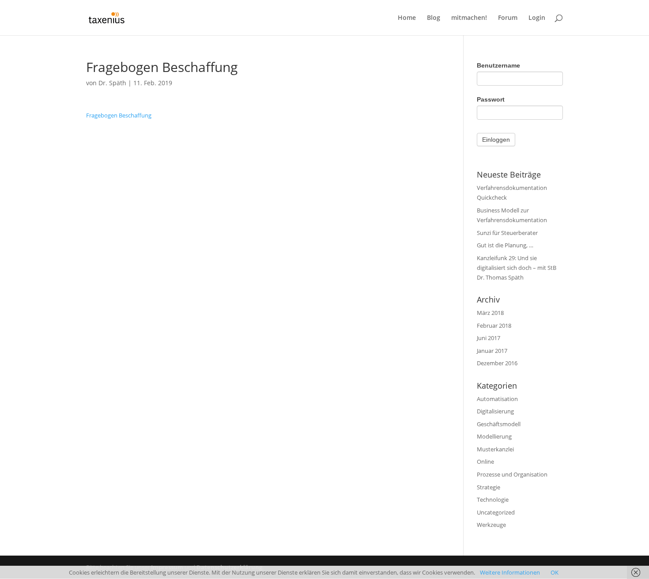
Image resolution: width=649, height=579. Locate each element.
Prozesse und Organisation (512, 474)
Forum (507, 18)
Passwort (491, 99)
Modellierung (494, 436)
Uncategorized (496, 512)
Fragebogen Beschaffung (118, 115)
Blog (433, 18)
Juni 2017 (488, 338)
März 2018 (490, 313)
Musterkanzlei (495, 449)
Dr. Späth (112, 83)
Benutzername (498, 65)
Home (407, 18)
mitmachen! (469, 18)
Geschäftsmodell (499, 424)
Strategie (488, 487)
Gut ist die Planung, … (505, 245)
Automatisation (497, 399)
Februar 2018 (494, 325)
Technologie (493, 499)
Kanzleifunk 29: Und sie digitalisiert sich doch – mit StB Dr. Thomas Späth (516, 267)
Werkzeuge (491, 525)
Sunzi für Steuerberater (507, 233)
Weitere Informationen (510, 572)
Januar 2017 (492, 351)
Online (485, 461)
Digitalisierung (495, 411)
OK (554, 572)
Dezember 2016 (497, 363)
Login (536, 18)
